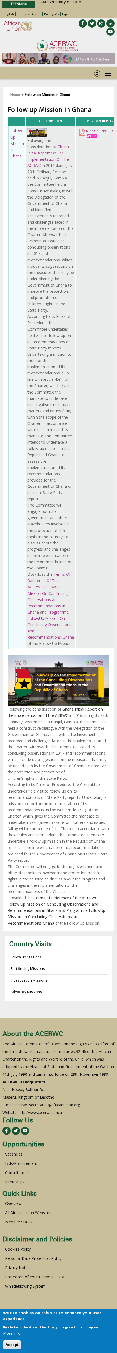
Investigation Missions (29, 980)
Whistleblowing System (25, 1286)
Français (23, 14)
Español (67, 14)
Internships (14, 1181)
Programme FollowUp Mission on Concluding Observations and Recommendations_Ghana (50, 625)
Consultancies (17, 1172)
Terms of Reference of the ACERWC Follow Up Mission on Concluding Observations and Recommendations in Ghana (48, 593)
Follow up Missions (26, 957)
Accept (12, 1344)
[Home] (57, 45)
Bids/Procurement (21, 1163)
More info (11, 1333)
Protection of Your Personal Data (34, 1276)
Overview (13, 1203)
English (9, 14)
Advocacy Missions (26, 991)
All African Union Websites (28, 1212)
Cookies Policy (18, 1249)
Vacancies (14, 1154)
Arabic (36, 14)
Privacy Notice (17, 1267)
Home (15, 95)
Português (51, 14)
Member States (18, 1221)
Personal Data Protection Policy (33, 1258)
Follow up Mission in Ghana (17, 143)
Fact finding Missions (28, 968)
